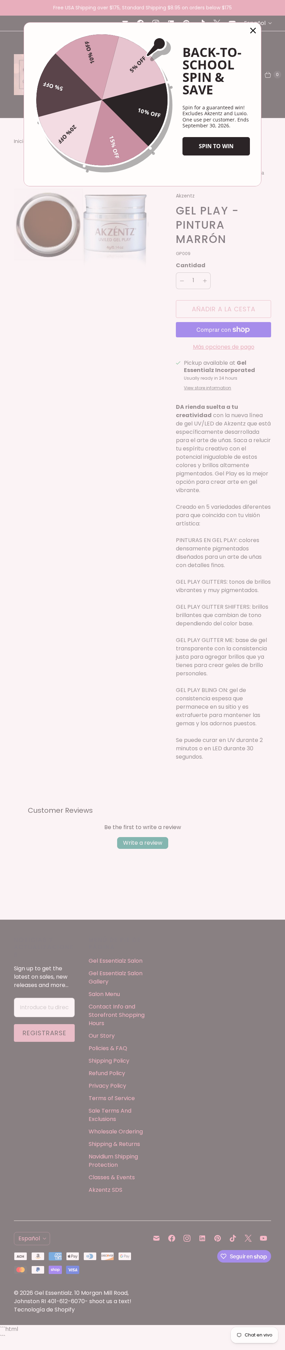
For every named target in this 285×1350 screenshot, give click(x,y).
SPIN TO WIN (216, 146)
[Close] (253, 30)
